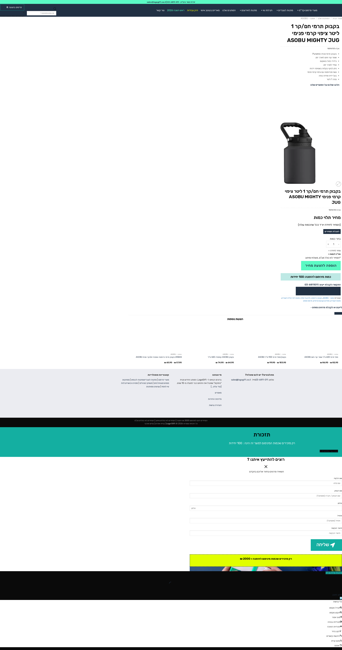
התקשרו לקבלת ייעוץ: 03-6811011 (323, 284)
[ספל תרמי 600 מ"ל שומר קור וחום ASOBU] (313, 337)
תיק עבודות (192, 10)
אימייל (339, 516)
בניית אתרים (160, 423)
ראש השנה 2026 (175, 10)
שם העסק (338, 491)
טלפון (340, 503)
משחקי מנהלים (146, 383)
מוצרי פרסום (163, 379)
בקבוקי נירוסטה (316, 298)
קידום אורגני (149, 423)
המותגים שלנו (229, 10)
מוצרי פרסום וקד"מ (308, 10)
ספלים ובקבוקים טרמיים (321, 301)
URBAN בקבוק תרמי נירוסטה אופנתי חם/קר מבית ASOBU (159, 357)
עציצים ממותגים (153, 386)
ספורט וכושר (132, 383)
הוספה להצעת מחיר (320, 266)
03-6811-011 (173, 2)
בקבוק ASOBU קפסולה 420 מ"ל (221, 357)
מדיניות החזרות (214, 399)
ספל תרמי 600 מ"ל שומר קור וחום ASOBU (321, 357)
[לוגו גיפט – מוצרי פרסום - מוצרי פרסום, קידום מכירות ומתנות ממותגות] (332, 10)
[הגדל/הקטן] (331, 577)
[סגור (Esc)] (339, 577)
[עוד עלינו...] (216, 386)
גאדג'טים (158, 383)
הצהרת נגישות (215, 405)
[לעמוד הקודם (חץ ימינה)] (339, 588)
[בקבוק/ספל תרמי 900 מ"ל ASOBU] (261, 337)
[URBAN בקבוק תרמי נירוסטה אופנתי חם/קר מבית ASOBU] (157, 337)
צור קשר (160, 10)
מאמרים (218, 392)
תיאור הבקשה (336, 528)
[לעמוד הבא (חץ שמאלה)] (331, 588)
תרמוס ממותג (307, 301)
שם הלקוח (338, 478)
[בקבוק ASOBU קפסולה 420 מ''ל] (209, 337)
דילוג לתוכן (337, 595)
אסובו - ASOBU (308, 18)
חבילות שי (267, 10)
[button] (297, 10)
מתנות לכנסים (137, 379)
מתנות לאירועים (249, 10)
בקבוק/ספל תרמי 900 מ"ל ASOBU (272, 357)
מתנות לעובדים (285, 10)
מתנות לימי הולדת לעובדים (290, 298)
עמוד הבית (337, 18)
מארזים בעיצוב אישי (210, 10)
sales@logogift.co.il (156, 2)
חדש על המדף (305, 298)
